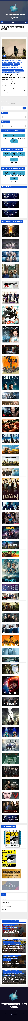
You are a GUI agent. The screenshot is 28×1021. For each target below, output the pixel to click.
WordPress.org (6, 910)
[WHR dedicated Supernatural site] (10, 659)
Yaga (13, 975)
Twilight (22, 973)
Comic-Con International (9, 939)
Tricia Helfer (21, 70)
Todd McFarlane (15, 973)
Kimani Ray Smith (13, 69)
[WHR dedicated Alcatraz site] (10, 244)
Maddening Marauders (8, 941)
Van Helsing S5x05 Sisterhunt (15, 72)
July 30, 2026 (8, 965)
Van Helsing (5, 72)
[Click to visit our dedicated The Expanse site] (10, 745)
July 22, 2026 (8, 981)
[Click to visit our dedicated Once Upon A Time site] (10, 587)
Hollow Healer (19, 939)
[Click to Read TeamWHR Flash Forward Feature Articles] (10, 461)
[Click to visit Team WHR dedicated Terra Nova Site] (10, 669)
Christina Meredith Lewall (8, 62)
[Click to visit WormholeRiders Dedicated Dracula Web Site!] (10, 412)
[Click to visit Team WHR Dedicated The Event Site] (10, 701)
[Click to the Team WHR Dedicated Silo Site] (10, 640)
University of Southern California (11, 927)
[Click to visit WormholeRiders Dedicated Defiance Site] (10, 395)
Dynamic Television (19, 62)
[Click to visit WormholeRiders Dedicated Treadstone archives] (10, 758)
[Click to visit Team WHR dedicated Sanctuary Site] (10, 617)
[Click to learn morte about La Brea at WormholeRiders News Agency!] (10, 545)
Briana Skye (12, 60)
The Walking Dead (7, 973)
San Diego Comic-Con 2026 (9, 925)
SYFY (16, 70)
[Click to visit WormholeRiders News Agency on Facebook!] (10, 204)
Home (4, 1017)
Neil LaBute (5, 70)
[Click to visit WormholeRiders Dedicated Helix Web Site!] (10, 505)
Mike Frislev (20, 69)
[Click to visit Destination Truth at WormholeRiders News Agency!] (10, 403)
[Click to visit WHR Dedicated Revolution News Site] (10, 606)
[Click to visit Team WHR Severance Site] (10, 628)
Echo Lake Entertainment (8, 64)
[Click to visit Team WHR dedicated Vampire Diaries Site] (10, 771)
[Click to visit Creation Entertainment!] (11, 873)
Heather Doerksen (6, 65)
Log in (4, 899)
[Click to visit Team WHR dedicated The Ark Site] (10, 685)
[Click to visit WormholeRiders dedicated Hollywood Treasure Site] (10, 518)
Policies (23, 1017)
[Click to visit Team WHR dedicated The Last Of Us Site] (10, 716)
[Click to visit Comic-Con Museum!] (9, 858)
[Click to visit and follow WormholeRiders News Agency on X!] (10, 213)
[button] (23, 22)
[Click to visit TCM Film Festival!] (10, 885)
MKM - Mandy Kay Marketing (9, 942)
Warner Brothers (7, 975)
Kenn (13, 79)
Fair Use (19, 1017)
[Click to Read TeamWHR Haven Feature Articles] (10, 488)
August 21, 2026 (9, 935)
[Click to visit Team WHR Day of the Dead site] (10, 365)
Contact (8, 1017)
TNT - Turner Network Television (10, 958)
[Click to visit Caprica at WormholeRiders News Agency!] (10, 297)
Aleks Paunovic (6, 60)
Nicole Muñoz (11, 70)
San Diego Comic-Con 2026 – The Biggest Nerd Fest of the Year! (13, 979)
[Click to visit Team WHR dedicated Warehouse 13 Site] (10, 807)
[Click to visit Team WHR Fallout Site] (10, 449)
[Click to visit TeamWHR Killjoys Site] (10, 532)
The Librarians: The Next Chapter (10, 956)
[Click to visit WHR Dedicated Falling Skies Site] (10, 438)
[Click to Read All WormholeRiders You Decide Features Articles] (10, 195)
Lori (16, 935)
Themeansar (14, 1014)
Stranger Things (7, 970)
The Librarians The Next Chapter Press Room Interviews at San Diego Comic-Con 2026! (12, 964)
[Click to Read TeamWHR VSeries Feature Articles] (10, 795)
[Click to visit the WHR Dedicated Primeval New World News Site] (10, 596)
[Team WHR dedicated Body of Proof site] (10, 285)
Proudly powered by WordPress (9, 1012)
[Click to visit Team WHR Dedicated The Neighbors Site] (10, 732)
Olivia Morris (6, 954)
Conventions (13, 1017)
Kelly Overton (5, 69)
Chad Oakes (18, 60)
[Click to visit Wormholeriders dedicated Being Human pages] (10, 271)
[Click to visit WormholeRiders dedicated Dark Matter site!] (10, 349)
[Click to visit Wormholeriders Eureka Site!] (10, 425)
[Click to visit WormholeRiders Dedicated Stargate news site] (10, 651)
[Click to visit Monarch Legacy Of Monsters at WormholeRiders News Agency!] (10, 570)
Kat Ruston (13, 67)
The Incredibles (15, 970)
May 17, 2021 (6, 79)
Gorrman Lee (16, 64)
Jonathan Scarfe (6, 67)
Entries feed (5, 902)
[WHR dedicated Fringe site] (10, 471)
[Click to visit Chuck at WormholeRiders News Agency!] (10, 315)
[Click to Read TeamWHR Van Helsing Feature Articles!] (10, 784)
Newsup (22, 1012)
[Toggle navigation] (13, 22)
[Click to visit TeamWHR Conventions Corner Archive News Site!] (10, 818)
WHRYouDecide (7, 929)
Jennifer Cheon (14, 65)
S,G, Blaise (18, 942)
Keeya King (19, 67)
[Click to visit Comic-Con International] (11, 838)
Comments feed (6, 906)
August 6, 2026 (9, 950)
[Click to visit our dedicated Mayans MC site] (10, 553)
